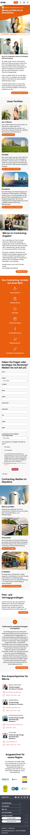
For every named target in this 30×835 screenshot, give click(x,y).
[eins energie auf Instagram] (24, 797)
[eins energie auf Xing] (21, 797)
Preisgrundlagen (23, 612)
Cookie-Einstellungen (21, 830)
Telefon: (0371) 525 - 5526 (13, 695)
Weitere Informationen (21, 667)
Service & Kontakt (7, 812)
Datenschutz (11, 828)
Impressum (4, 828)
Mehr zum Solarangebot (9, 548)
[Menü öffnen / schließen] (27, 2)
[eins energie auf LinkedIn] (18, 797)
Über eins (4, 809)
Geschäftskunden (5, 34)
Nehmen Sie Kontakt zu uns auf (19, 92)
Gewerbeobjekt (8, 450)
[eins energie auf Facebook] (27, 797)
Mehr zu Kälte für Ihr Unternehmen (11, 169)
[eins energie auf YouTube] (16, 797)
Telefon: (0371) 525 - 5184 (13, 710)
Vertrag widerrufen (11, 821)
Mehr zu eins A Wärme (8, 134)
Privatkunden (5, 806)
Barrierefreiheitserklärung (8, 830)
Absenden (15, 469)
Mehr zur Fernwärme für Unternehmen (12, 207)
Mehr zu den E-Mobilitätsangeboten (11, 586)
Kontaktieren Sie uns (22, 271)
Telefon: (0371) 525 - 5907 (13, 745)
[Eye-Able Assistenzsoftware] (24, 2)
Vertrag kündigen (11, 818)
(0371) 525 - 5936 (11, 727)
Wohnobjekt (7, 447)
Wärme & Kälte (14, 34)
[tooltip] (29, 31)
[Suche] (20, 2)
